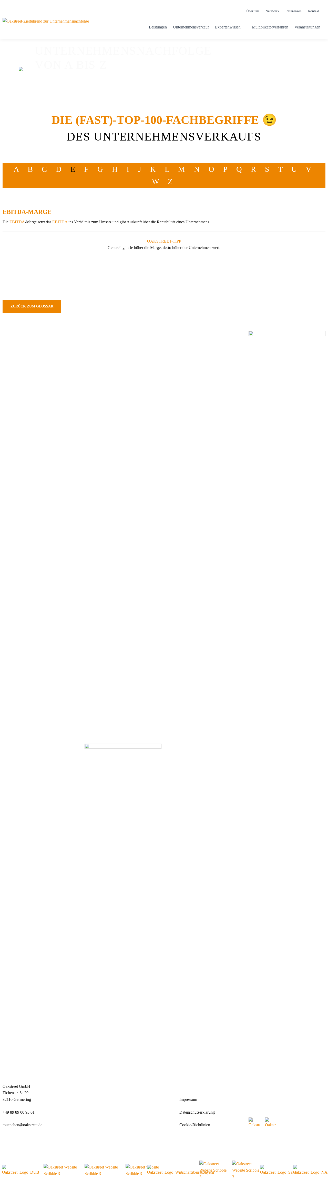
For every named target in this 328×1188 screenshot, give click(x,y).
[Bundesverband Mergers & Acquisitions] (102, 1170)
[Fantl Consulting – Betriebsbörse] (246, 1170)
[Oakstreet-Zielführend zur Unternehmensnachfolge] (46, 27)
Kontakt (313, 11)
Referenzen (293, 11)
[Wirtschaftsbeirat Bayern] (180, 1170)
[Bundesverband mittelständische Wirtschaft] (143, 1170)
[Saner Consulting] (279, 1170)
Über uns (252, 11)
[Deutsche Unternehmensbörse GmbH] (20, 1170)
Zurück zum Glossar (32, 306)
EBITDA (17, 222)
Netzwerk (272, 11)
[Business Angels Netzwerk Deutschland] (213, 1170)
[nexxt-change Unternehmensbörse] (61, 1170)
